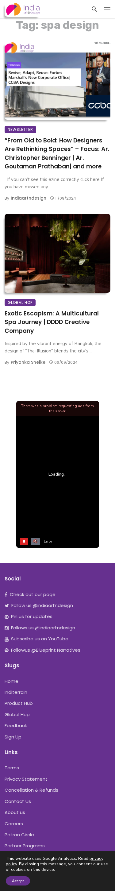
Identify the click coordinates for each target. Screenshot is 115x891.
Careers (14, 823)
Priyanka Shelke (28, 362)
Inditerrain (16, 692)
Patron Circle (19, 834)
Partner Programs (25, 845)
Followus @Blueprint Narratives (45, 650)
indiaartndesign (28, 198)
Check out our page (33, 594)
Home (11, 681)
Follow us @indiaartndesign (42, 605)
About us (15, 812)
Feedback (16, 725)
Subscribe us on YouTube (39, 638)
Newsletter (20, 129)
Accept (18, 880)
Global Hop (20, 302)
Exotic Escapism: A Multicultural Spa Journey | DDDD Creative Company (52, 322)
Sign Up (13, 737)
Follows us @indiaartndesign (43, 627)
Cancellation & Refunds (31, 790)
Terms (12, 767)
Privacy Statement (26, 779)
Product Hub (19, 703)
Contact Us (18, 801)
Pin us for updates (31, 616)
